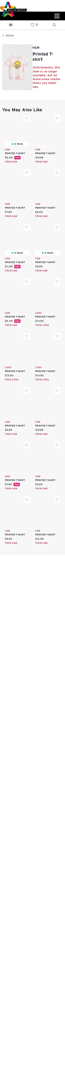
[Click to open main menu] (56, 16)
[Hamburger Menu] (10, 25)
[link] (32, 25)
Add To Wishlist (26, 118)
